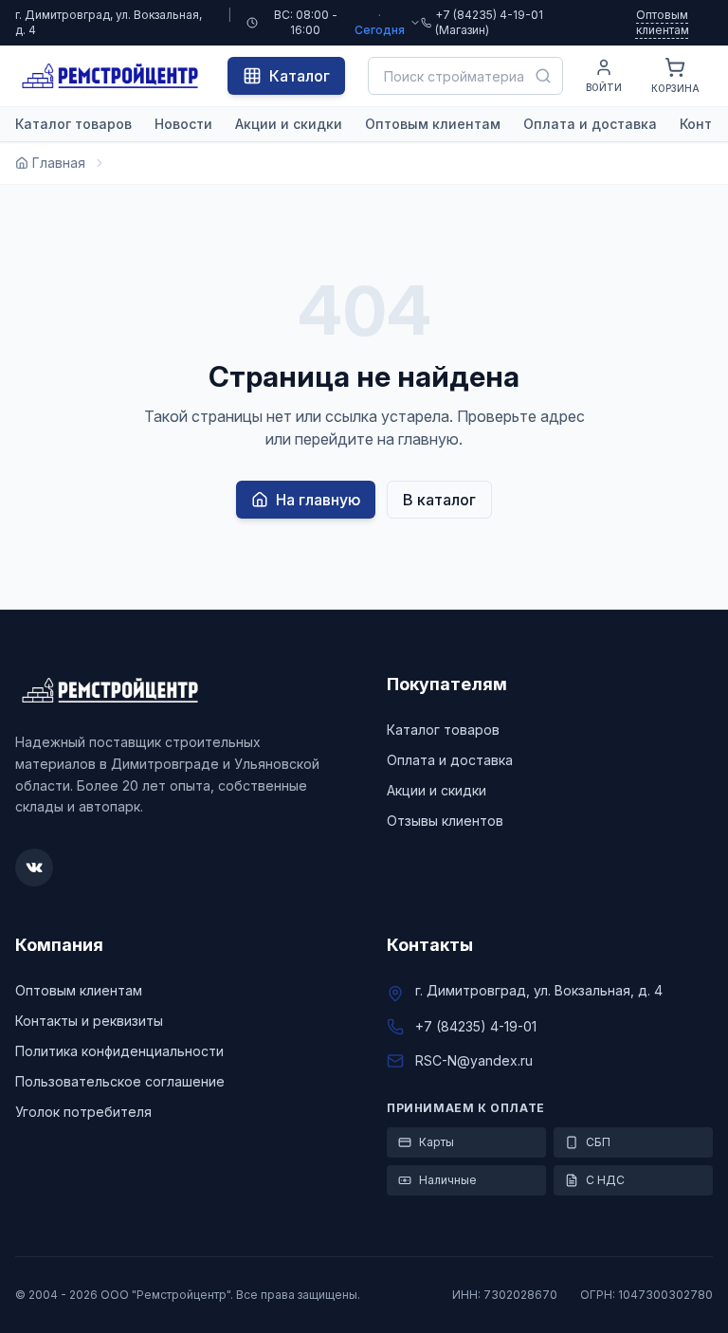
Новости (183, 124)
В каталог (439, 499)
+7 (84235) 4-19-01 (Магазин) (489, 22)
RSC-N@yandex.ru (474, 1060)
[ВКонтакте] (34, 867)
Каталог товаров (73, 124)
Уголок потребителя (83, 1112)
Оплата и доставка (590, 124)
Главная (58, 163)
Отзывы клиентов (445, 821)
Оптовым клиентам (662, 22)
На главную (318, 499)
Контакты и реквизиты (89, 1021)
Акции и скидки (288, 124)
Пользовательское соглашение (120, 1081)
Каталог (299, 75)
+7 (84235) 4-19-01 (476, 1026)
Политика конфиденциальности (119, 1051)
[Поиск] (543, 76)
